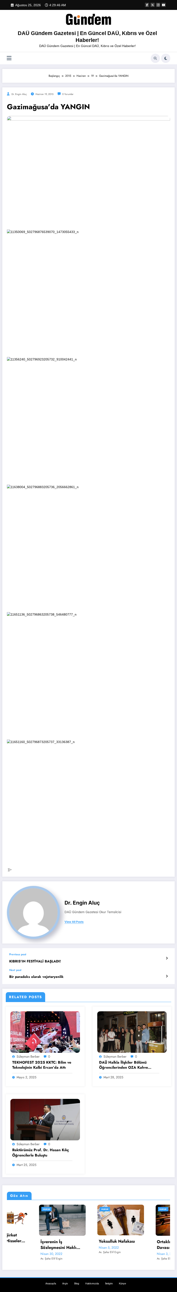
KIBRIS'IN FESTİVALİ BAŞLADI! (35, 961)
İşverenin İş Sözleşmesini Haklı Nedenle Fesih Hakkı (28, 1245)
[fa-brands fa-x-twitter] (152, 5)
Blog (76, 1283)
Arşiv (65, 1283)
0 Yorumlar (68, 94)
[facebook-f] (147, 5)
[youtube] (164, 5)
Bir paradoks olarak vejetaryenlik (36, 976)
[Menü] (9, 58)
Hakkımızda (92, 1283)
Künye (122, 1283)
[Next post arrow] (167, 976)
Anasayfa (50, 1283)
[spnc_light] (165, 58)
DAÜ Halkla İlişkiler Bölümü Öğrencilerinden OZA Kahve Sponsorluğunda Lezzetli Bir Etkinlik (123, 1065)
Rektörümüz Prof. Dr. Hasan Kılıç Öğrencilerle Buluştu (40, 1152)
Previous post (17, 954)
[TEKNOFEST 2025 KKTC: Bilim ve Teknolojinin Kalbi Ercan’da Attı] (45, 1031)
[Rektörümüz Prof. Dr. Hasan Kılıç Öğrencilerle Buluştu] (45, 1119)
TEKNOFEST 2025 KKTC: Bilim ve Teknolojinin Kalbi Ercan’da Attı (41, 1065)
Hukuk (14, 1209)
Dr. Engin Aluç (19, 94)
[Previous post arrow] (167, 958)
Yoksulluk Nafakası (85, 1241)
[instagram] (158, 5)
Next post (15, 970)
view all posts (74, 921)
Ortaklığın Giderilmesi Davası (146, 1245)
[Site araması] (155, 58)
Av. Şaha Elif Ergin (19, 1259)
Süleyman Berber (28, 1056)
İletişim (109, 1283)
